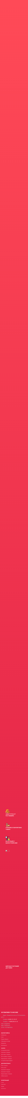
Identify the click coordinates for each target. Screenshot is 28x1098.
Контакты (3, 1088)
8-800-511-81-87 (12, 1019)
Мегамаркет (4, 1045)
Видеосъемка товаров (6, 1073)
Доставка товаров (5, 1054)
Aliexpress (3, 1043)
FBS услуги (3, 1067)
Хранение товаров (5, 1069)
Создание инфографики (6, 1060)
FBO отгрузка (4, 1065)
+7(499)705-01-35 (13, 1021)
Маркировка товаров (6, 1058)
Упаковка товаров (5, 1052)
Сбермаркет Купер (5, 1041)
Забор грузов (4, 1075)
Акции (2, 1086)
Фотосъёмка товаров (6, 1056)
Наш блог (3, 1084)
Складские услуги (5, 1050)
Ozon (2, 1037)
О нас (2, 1082)
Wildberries (3, 1035)
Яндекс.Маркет (4, 1039)
